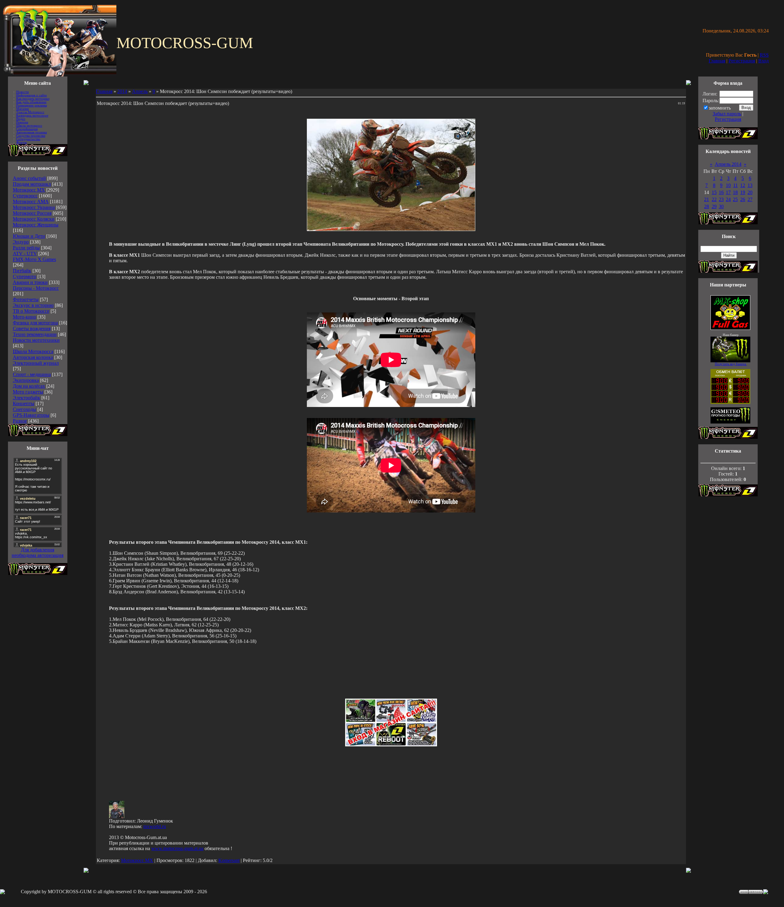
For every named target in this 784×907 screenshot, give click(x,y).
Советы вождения (32, 328)
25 (735, 199)
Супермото (24, 276)
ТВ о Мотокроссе (31, 311)
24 (728, 199)
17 (728, 192)
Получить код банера (731, 364)
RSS (764, 55)
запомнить (720, 107)
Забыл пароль (727, 113)
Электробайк (26, 397)
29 (714, 206)
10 (728, 185)
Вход (763, 60)
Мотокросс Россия (32, 213)
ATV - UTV (25, 253)
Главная (717, 60)
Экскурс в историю (33, 305)
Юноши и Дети (29, 236)
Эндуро (21, 241)
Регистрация (742, 60)
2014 (122, 91)
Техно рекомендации (35, 334)
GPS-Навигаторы (31, 415)
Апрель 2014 (728, 164)
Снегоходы (24, 409)
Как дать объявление (31, 102)
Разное (20, 421)
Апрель (140, 91)
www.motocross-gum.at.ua (177, 848)
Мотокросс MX (29, 189)
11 (735, 185)
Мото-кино (24, 316)
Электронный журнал (36, 363)
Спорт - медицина (32, 374)
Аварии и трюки (30, 282)
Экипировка (26, 380)
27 (750, 199)
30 (721, 206)
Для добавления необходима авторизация (37, 552)
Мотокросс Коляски (34, 219)
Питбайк (22, 270)
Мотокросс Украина (34, 207)
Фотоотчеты (26, 299)
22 (714, 199)
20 (750, 192)
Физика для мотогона (35, 322)
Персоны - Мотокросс (36, 288)
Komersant (228, 860)
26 (742, 199)
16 (721, 192)
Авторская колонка (33, 357)
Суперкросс (25, 195)
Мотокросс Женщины (35, 224)
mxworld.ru (154, 826)
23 (721, 199)
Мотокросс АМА (31, 201)
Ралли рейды (26, 247)
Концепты (23, 403)
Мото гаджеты (28, 391)
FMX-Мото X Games (34, 259)
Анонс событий (29, 178)
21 (706, 199)
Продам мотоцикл (32, 184)
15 (714, 192)
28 (706, 206)
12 (742, 185)
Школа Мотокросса (33, 351)
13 (750, 185)
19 (742, 192)
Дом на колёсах (29, 386)
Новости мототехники (36, 340)
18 (735, 192)
